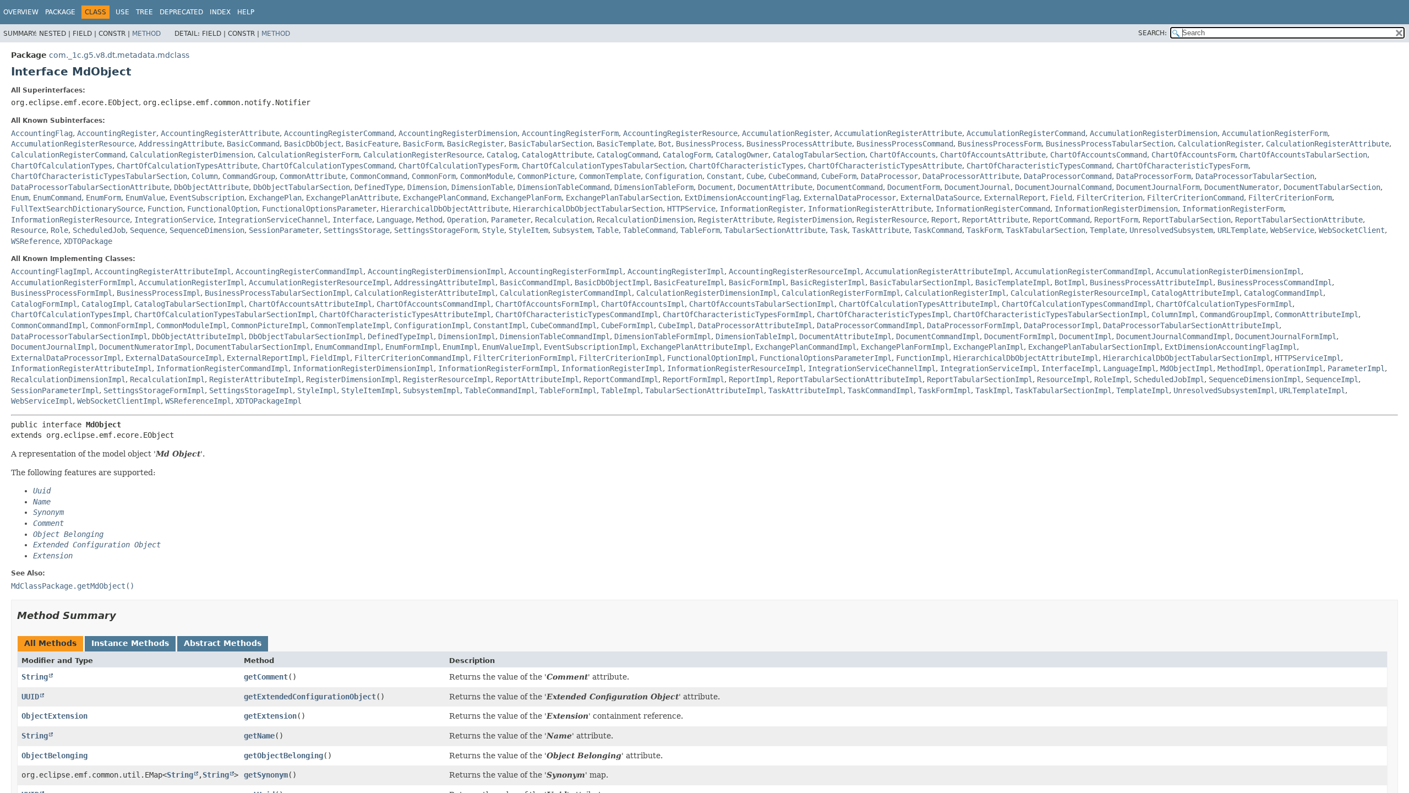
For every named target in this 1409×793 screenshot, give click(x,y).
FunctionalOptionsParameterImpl (826, 358)
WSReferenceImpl (198, 401)
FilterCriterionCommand (1195, 197)
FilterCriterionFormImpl (524, 358)
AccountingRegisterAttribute (220, 133)
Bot (664, 143)
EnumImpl (460, 347)
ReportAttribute (995, 219)
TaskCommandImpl (881, 390)
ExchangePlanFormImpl (905, 347)
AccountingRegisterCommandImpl (299, 271)
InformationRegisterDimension (1116, 208)
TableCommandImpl (500, 390)
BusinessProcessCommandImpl (1274, 282)
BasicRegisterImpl (827, 282)
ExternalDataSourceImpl (173, 358)
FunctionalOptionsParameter (319, 208)
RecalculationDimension (645, 219)
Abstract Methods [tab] (222, 643)
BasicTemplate (625, 143)
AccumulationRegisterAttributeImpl (938, 271)
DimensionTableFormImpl (662, 336)
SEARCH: (1152, 33)
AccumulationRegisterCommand (1025, 133)
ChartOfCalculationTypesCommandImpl (1076, 304)
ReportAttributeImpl (537, 379)
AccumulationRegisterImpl (191, 282)
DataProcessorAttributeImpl (755, 325)
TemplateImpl (1142, 390)
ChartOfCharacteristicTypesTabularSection (99, 176)
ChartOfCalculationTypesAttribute (187, 165)
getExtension (270, 715)
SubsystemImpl (431, 390)
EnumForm (103, 197)
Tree (144, 12)
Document (715, 187)
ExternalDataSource (940, 197)
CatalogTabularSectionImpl (189, 304)
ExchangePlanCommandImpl (805, 347)
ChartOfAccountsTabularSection (1303, 154)
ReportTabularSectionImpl (980, 379)
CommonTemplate (610, 176)
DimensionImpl (466, 336)
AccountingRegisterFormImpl (566, 271)
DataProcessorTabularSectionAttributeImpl (1191, 325)
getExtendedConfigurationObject (310, 696)
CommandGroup (248, 176)
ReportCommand (1061, 219)
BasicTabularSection (550, 143)
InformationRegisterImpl (612, 368)
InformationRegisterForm (1233, 208)
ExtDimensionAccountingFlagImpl (1231, 347)
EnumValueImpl (510, 347)
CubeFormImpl (627, 325)
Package (60, 12)
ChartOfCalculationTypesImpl (70, 314)
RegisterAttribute (735, 219)
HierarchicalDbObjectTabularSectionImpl (1186, 358)
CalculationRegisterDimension (191, 154)
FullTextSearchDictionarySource (77, 208)
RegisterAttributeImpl (255, 379)
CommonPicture (546, 176)
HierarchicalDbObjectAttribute (445, 208)
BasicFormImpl (757, 282)
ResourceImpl (1063, 379)
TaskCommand (938, 230)
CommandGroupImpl (1235, 314)
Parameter (511, 219)
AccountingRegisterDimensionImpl (436, 271)
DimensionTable (482, 187)
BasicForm (423, 143)
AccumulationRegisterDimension (1153, 133)
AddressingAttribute (180, 143)
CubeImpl (675, 325)
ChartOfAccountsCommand (1098, 154)
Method (146, 33)
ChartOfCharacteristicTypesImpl (883, 314)
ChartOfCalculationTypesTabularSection (603, 165)
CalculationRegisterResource (422, 154)
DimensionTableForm (653, 187)
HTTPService (691, 208)
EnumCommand (57, 197)
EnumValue (145, 197)
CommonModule (486, 176)
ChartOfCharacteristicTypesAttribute (885, 165)
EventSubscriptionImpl (590, 347)
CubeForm (838, 176)
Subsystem (572, 230)
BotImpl (1070, 282)
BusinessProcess (709, 143)
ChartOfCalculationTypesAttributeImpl (918, 304)
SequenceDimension (207, 230)
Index (220, 12)
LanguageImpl (1129, 368)
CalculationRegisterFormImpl (841, 293)
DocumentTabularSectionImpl (253, 347)
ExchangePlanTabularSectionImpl (1094, 347)
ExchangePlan (275, 197)
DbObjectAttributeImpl (198, 336)
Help (245, 12)
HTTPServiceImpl (1308, 358)
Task (839, 230)
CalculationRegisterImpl (955, 293)
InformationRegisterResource (70, 219)
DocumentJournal (977, 187)
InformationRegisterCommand (993, 208)
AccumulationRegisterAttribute (898, 133)
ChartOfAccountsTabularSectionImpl (761, 304)
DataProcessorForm (1153, 176)
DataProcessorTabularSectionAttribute (90, 187)
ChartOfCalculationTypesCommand (328, 165)
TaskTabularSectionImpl (1063, 390)
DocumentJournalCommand (1063, 187)
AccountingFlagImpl (50, 271)
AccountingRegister (116, 133)
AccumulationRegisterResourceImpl (319, 282)
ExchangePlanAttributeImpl (696, 347)
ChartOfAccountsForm (1193, 154)
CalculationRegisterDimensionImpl (706, 293)
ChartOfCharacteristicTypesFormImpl (737, 314)
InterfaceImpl (1070, 368)
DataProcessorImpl (1061, 325)
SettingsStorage (357, 230)
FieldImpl (330, 358)
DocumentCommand (850, 187)
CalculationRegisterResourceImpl (1079, 293)
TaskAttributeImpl (805, 390)
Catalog (502, 154)
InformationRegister (762, 208)
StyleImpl (317, 390)
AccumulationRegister (786, 133)
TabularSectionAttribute (775, 230)
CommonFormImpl (121, 325)
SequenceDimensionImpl (1255, 379)
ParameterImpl (1356, 368)
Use (122, 12)
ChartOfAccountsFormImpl (546, 304)
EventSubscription (207, 197)
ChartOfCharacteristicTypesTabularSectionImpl (1050, 314)
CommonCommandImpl (48, 325)
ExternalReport (1015, 197)
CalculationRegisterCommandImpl (566, 293)
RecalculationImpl (167, 379)
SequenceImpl (1332, 379)
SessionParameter (284, 230)
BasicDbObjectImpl (612, 282)
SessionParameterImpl (55, 390)
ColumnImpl (1173, 314)
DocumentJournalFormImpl (1285, 336)
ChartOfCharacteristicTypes (746, 165)
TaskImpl (993, 390)
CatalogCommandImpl (1283, 293)
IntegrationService (174, 219)
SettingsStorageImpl (251, 390)
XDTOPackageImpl (269, 401)
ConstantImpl (499, 325)
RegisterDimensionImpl (352, 379)
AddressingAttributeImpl (444, 282)
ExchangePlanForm (526, 197)
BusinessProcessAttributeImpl (1151, 282)
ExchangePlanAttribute (352, 197)
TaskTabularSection (1045, 230)
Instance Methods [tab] (130, 643)
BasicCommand (253, 143)
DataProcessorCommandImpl (869, 325)
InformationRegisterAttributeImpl (81, 368)
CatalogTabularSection (819, 154)
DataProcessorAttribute (970, 176)
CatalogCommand (627, 154)
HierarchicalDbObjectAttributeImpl (1026, 358)
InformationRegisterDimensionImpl (363, 368)
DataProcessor (889, 176)
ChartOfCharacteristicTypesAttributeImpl (405, 314)
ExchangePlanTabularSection (623, 197)
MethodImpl (1239, 368)
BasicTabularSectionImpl (920, 282)
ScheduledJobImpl (1169, 379)
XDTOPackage (88, 241)
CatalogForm (687, 154)
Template (1107, 230)
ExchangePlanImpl (988, 347)
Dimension (427, 187)
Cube (755, 176)
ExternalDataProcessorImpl (66, 358)
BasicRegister (475, 143)
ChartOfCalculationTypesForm (457, 165)
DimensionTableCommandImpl (555, 336)
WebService (1292, 230)
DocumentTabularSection (1332, 187)
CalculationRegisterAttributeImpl (424, 293)
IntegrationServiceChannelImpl (872, 368)
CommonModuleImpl (191, 325)
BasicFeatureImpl (689, 282)
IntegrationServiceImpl (988, 368)
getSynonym (266, 774)
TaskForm (984, 230)
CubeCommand (792, 176)
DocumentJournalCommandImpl (1173, 336)
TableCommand (649, 230)
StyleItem (528, 230)
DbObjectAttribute (211, 187)
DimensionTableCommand (563, 187)
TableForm (700, 230)
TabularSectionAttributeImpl (704, 390)
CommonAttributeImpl (1316, 314)
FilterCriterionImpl (621, 358)
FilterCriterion (1110, 197)
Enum (20, 197)
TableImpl (621, 390)
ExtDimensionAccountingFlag (742, 197)
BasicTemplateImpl (1012, 282)
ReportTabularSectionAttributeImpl (849, 379)
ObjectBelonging (54, 755)
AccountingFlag (42, 133)
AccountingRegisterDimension (457, 133)
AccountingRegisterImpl (675, 271)
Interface (352, 219)
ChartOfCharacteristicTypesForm (1182, 165)
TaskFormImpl (944, 390)
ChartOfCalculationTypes (61, 165)
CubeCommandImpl (564, 325)
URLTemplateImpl (1312, 390)
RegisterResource (891, 219)
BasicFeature (372, 143)
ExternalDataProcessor (850, 197)
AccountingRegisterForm (570, 133)
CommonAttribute (313, 176)
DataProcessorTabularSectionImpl (79, 336)
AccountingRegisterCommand (339, 133)
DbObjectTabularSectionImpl (306, 336)
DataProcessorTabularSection (1254, 176)
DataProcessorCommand (1068, 176)
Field (1061, 197)
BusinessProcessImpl (158, 293)
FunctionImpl (922, 358)
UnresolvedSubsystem (1171, 230)
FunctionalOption (222, 208)
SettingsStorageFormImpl (154, 390)
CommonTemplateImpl (350, 325)
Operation (467, 219)
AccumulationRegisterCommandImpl (1083, 271)
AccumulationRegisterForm (1275, 133)
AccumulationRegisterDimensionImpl (1228, 271)
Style (493, 230)
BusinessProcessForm (999, 143)
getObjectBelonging (283, 755)
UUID (30, 696)
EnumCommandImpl (348, 347)
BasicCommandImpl (535, 282)
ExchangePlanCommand (445, 197)
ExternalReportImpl (266, 358)
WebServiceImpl (42, 401)
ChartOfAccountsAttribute (993, 154)
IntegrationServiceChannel (273, 219)
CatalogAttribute (557, 154)
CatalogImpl (105, 304)
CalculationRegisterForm (308, 154)
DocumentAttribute (775, 187)
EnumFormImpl (411, 347)
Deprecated (181, 12)
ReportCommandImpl (620, 379)
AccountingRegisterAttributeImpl (163, 271)
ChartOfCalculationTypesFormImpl (1224, 304)
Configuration (673, 176)
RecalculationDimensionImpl (68, 379)
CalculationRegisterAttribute (1327, 143)
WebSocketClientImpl (119, 401)
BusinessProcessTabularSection (1109, 143)
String (34, 676)
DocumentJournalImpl (53, 347)
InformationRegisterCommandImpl (222, 368)
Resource (28, 230)
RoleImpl (1111, 379)
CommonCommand (378, 176)
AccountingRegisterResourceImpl (795, 271)
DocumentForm (913, 187)
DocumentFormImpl (1019, 336)
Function (165, 208)
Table (608, 230)
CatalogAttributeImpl (1195, 293)
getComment (266, 676)
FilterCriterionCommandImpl (411, 358)
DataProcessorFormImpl (973, 325)
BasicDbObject (312, 143)
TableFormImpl (568, 390)
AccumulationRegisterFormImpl (72, 282)
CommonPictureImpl (268, 325)
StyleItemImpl (369, 390)
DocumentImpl (1085, 336)
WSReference (35, 241)
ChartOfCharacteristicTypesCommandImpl (576, 314)
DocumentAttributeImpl (845, 336)
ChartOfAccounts (903, 154)
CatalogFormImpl (44, 304)
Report (944, 219)
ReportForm (1116, 219)
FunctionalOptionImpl (711, 358)
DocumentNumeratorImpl (145, 347)
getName (259, 735)
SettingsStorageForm (436, 230)
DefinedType (378, 187)
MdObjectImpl (1186, 368)
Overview (21, 12)
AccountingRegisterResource (680, 133)
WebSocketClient (1352, 230)
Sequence (147, 230)
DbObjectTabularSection (301, 187)
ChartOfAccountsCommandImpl (433, 304)
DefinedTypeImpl (401, 336)
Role (59, 230)
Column (205, 176)
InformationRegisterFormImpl (497, 368)
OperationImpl (1294, 368)
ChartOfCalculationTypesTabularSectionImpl (224, 314)
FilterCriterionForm (1290, 197)
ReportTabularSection (1187, 219)
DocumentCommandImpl (938, 336)
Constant (724, 176)
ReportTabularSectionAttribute (1299, 219)
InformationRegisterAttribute (869, 208)
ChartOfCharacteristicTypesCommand (1039, 165)
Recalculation (563, 219)
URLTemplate (1241, 230)
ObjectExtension (54, 715)
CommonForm (434, 176)
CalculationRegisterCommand (68, 154)
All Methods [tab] (50, 643)
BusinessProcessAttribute (799, 143)
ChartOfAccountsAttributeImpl (310, 304)
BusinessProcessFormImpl (61, 293)
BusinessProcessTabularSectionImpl (277, 293)
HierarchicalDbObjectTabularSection (588, 208)
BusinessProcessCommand (904, 143)
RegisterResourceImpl (447, 379)
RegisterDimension (814, 219)
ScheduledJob (99, 230)
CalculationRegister (1219, 143)
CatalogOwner (742, 154)
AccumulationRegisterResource (72, 143)
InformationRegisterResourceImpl (735, 368)
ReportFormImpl (693, 379)
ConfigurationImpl (431, 325)
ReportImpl (751, 379)
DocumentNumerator (1241, 187)
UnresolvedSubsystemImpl (1224, 390)
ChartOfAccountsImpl (643, 304)
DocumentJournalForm (1158, 187)
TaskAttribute (880, 230)
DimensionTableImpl (755, 336)
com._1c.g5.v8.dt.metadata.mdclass (119, 55)
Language (394, 219)
